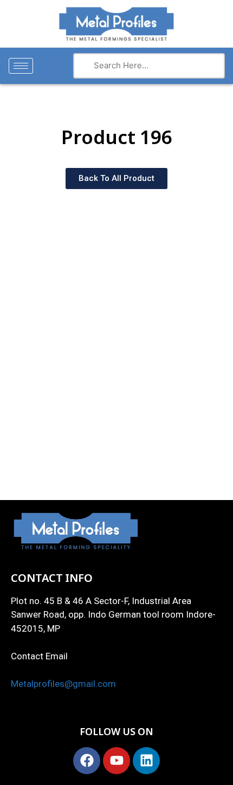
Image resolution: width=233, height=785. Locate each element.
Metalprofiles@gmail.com (63, 683)
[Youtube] (116, 760)
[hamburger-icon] (21, 66)
